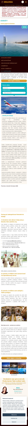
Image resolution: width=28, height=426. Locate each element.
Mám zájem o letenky (14, 81)
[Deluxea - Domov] (7, 2)
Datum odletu (6, 85)
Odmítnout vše (14, 418)
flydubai (23, 123)
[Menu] (26, 2)
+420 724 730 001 (18, 393)
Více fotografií (14, 374)
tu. (15, 284)
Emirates (10, 121)
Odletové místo (6, 90)
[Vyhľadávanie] (22, 2)
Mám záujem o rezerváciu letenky (8, 271)
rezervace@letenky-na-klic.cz (14, 241)
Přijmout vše (14, 414)
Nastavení (14, 421)
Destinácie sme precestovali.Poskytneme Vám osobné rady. (14, 380)
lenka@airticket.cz (18, 391)
